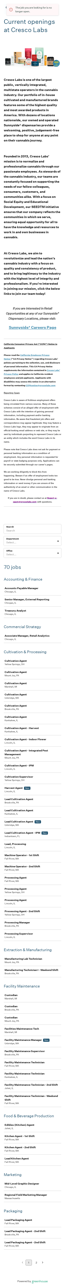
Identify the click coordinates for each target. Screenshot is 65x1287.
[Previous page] (22, 1262)
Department (12, 538)
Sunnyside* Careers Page (32, 327)
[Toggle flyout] (58, 541)
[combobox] (6, 542)
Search (10, 526)
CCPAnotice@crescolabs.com (41, 385)
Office (9, 550)
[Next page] (42, 1262)
